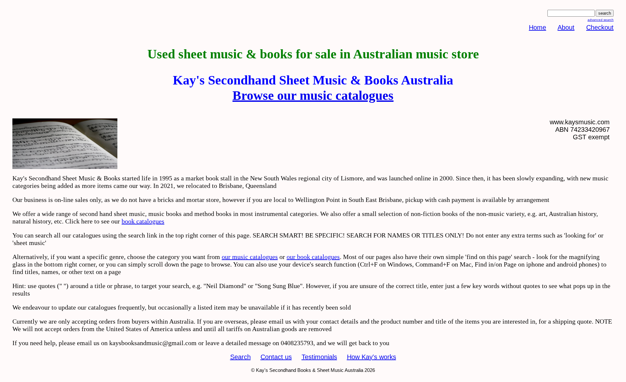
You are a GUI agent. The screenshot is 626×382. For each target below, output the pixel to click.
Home (537, 27)
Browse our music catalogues (313, 95)
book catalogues (143, 221)
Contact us (276, 356)
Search (240, 356)
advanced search (601, 20)
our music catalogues (250, 256)
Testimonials (319, 356)
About (566, 27)
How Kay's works (371, 356)
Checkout (600, 27)
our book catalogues (313, 256)
